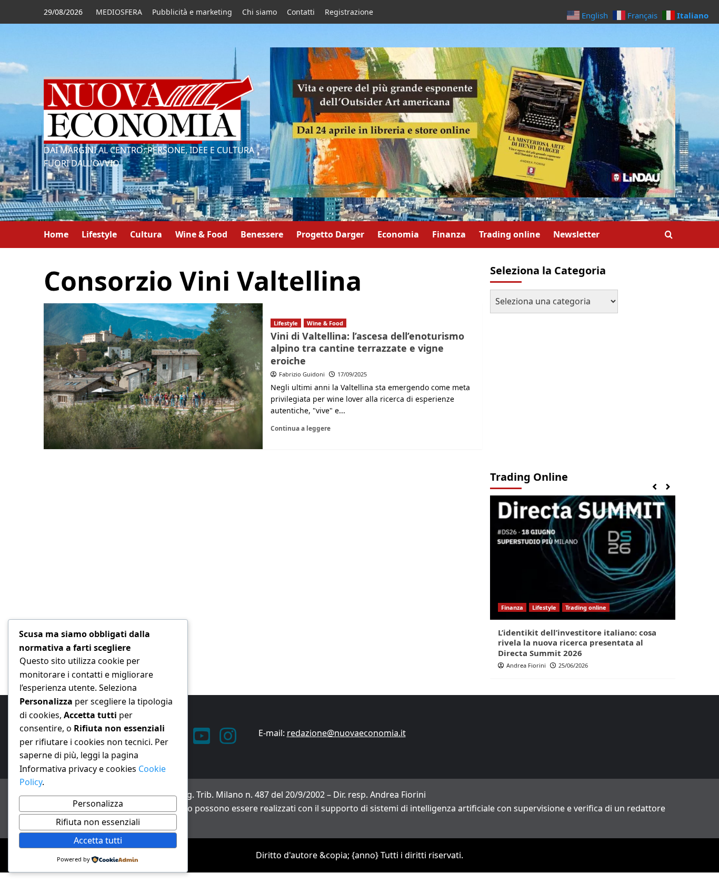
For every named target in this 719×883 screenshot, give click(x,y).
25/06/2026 (573, 665)
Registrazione (349, 12)
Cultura (146, 234)
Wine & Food (201, 234)
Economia (398, 234)
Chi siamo (259, 12)
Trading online (509, 234)
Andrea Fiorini (526, 665)
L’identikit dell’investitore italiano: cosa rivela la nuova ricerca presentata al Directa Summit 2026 (577, 642)
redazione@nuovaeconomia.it (346, 733)
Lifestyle (99, 234)
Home (56, 234)
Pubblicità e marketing (192, 12)
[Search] (668, 234)
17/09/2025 (352, 374)
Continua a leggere (301, 428)
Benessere (262, 234)
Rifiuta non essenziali (98, 822)
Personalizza (98, 803)
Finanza (449, 234)
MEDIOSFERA (119, 12)
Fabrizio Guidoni (302, 374)
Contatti (301, 12)
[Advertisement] (556, 387)
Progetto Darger (330, 234)
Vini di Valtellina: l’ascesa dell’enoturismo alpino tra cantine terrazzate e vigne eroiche (367, 348)
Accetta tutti (98, 840)
